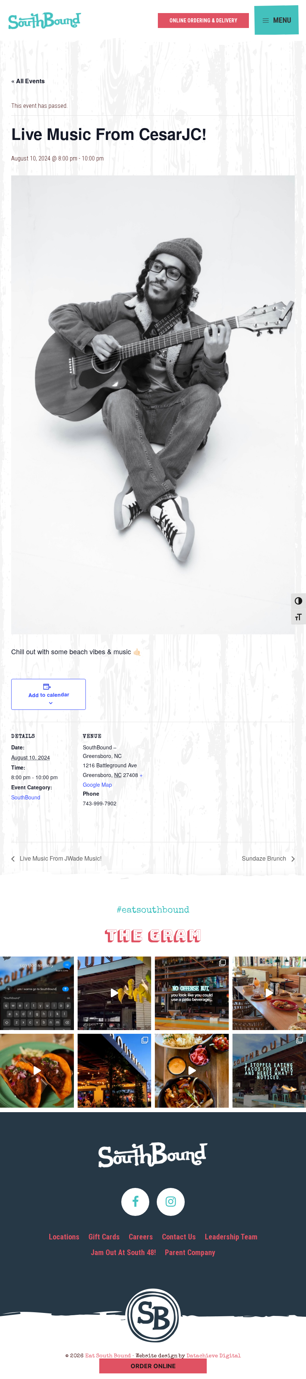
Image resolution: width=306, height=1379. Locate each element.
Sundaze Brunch (265, 858)
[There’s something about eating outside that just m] (115, 1071)
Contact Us (179, 1236)
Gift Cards (104, 1236)
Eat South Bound (44, 23)
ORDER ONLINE (153, 1366)
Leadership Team (231, 1236)
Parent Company (190, 1252)
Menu (281, 20)
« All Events (28, 81)
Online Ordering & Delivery (203, 21)
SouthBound (25, 797)
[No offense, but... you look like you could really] (192, 993)
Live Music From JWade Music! (60, 858)
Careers (141, 1236)
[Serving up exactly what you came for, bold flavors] (192, 1071)
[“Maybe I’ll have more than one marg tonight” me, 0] (37, 993)
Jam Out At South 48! (123, 1252)
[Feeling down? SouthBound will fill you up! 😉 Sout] (115, 993)
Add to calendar (48, 694)
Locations (64, 1236)
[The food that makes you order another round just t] (37, 1071)
